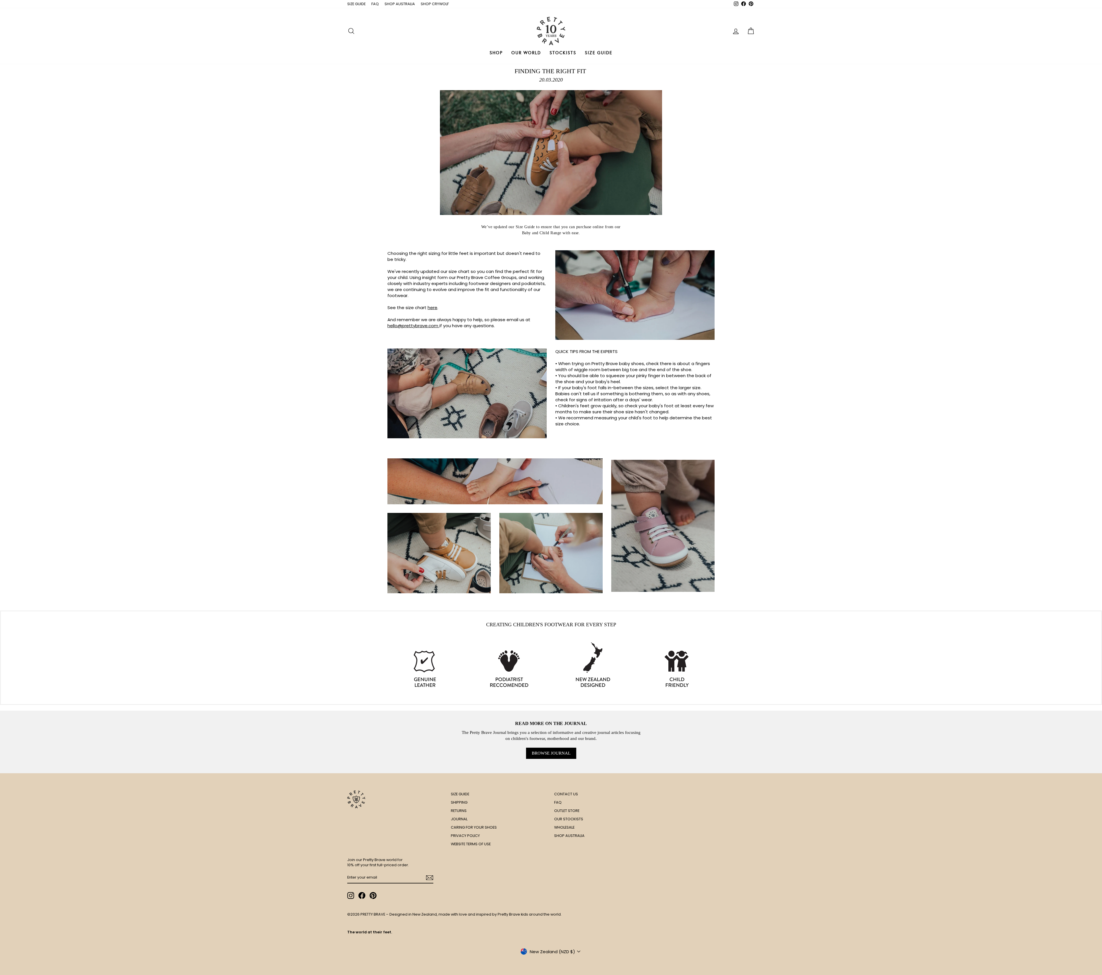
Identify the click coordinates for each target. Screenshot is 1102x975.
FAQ (375, 3)
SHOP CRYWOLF (435, 3)
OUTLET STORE (566, 810)
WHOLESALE (564, 827)
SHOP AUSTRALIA (400, 3)
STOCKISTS (563, 52)
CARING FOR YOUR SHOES (474, 827)
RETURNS (459, 810)
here (432, 308)
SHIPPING (459, 802)
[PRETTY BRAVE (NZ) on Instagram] (350, 895)
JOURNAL (459, 819)
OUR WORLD (526, 52)
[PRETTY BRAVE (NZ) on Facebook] (361, 895)
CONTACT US (566, 794)
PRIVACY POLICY (465, 835)
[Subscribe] (429, 877)
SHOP (496, 52)
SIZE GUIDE (356, 3)
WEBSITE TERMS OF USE (471, 844)
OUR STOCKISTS (568, 819)
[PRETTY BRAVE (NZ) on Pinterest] (373, 895)
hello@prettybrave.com (413, 326)
